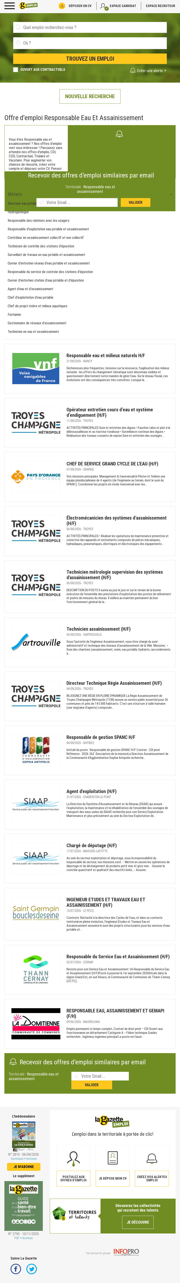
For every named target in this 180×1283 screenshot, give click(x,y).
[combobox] (90, 43)
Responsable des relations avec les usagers (38, 220)
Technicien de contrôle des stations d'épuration (41, 246)
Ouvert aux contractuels (42, 69)
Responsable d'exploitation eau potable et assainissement (48, 229)
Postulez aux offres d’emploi (73, 1178)
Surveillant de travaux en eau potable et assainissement (46, 255)
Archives (31, 1159)
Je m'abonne (24, 1167)
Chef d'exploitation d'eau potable (30, 297)
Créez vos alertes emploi (152, 1178)
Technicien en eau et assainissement (33, 332)
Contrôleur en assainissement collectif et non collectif (46, 238)
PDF (17, 1238)
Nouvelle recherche (90, 96)
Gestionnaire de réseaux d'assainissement (37, 323)
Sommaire (17, 1159)
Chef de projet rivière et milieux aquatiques (38, 306)
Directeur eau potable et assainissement (36, 203)
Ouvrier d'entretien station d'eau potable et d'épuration (46, 280)
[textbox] (48, 43)
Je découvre (138, 1222)
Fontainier (14, 314)
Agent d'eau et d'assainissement (30, 289)
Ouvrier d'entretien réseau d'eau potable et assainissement (49, 263)
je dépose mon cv (113, 1178)
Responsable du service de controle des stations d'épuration (50, 272)
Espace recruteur (160, 6)
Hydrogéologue (18, 212)
